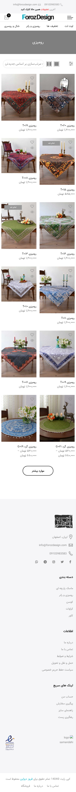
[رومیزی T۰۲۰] (57, 97)
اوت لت (69, 26)
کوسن (69, 602)
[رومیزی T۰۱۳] (18, 225)
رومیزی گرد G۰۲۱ (65, 446)
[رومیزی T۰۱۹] (18, 97)
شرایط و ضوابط (65, 656)
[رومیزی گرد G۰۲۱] (57, 418)
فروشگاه (25, 786)
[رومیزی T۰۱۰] (18, 284)
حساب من (67, 697)
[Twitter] (62, 561)
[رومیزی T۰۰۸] (18, 155)
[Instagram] (53, 561)
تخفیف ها (52, 26)
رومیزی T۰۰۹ (67, 382)
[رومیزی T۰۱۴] (57, 225)
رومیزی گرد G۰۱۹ (27, 446)
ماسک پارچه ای (64, 588)
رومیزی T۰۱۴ (67, 254)
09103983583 (58, 553)
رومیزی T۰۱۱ (68, 318)
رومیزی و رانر (33, 26)
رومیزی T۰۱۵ (67, 190)
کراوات (69, 609)
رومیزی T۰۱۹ (29, 125)
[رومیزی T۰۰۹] (57, 354)
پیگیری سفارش (64, 703)
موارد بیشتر (38, 471)
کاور (71, 615)
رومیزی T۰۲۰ (67, 125)
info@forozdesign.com (53, 545)
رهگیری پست (65, 717)
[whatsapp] (36, 561)
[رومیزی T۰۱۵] (57, 161)
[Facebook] (69, 561)
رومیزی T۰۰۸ (29, 178)
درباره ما (68, 642)
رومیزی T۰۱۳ (29, 254)
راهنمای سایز (65, 710)
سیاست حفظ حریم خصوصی (57, 670)
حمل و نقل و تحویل (62, 663)
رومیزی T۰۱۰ (29, 306)
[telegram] (45, 561)
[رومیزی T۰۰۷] (18, 354)
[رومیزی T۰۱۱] (57, 289)
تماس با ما (67, 649)
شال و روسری (11, 26)
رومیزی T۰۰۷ (29, 382)
